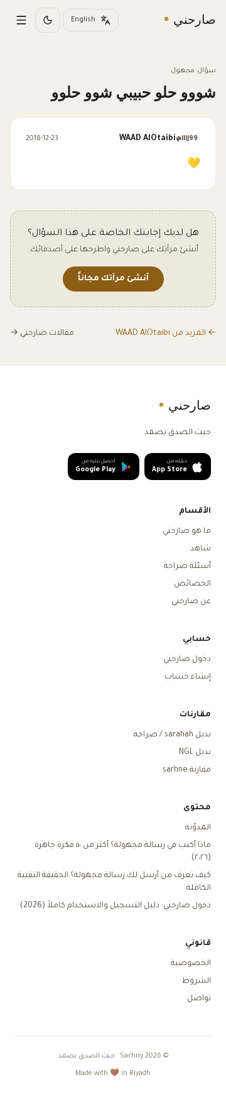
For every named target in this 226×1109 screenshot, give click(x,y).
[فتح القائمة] (21, 20)
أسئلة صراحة (187, 566)
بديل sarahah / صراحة (172, 735)
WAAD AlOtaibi (158, 138)
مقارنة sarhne (187, 770)
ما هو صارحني (187, 531)
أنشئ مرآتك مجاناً (113, 279)
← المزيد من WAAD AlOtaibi (166, 333)
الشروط (196, 981)
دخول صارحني (187, 659)
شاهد (200, 549)
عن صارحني (191, 602)
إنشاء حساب (187, 677)
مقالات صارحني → (42, 333)
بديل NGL (195, 752)
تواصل (199, 999)
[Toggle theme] (47, 20)
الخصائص (192, 584)
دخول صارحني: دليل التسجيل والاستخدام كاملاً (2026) (115, 906)
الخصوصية (191, 963)
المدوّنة (198, 828)
